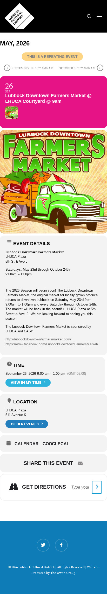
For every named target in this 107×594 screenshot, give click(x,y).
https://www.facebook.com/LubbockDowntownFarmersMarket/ (51, 344)
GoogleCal (56, 444)
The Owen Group (63, 573)
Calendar (27, 444)
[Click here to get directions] (97, 487)
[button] (99, 16)
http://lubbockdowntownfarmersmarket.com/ (38, 339)
